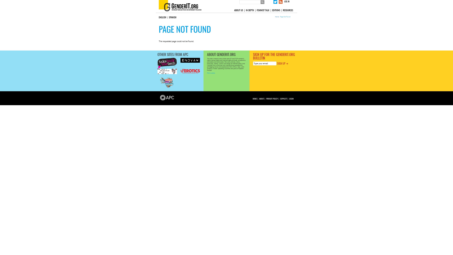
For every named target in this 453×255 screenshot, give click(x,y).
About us (238, 10)
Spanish (172, 17)
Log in (286, 2)
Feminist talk (263, 10)
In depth (250, 10)
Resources (288, 10)
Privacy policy (272, 99)
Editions (276, 10)
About (261, 99)
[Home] (183, 6)
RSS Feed (281, 2)
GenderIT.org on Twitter (275, 2)
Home (277, 17)
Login (291, 99)
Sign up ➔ (282, 63)
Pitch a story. (211, 73)
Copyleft (283, 99)
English (162, 17)
